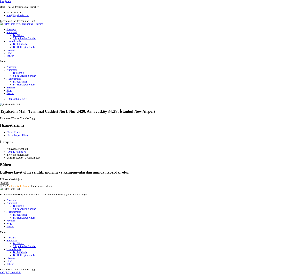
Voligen (12, 186)
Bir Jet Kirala (20, 44)
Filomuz (11, 50)
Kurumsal (12, 32)
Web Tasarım (23, 186)
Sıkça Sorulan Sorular (24, 38)
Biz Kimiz (18, 35)
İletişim (10, 55)
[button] (141, 61)
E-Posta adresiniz (9, 179)
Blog (9, 53)
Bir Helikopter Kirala (24, 47)
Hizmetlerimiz (14, 41)
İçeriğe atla (5, 1)
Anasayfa (11, 29)
